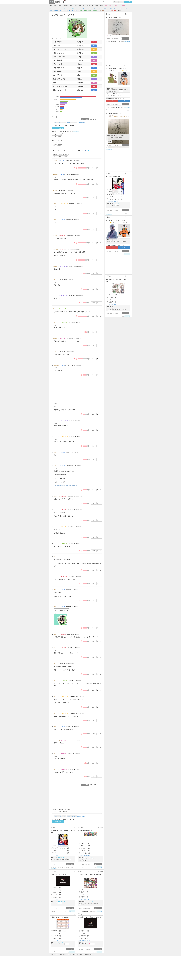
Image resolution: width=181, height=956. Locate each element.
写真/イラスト (89, 8)
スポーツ (60, 5)
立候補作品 (95, 10)
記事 (83, 8)
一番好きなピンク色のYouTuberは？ (61, 917)
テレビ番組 (72, 8)
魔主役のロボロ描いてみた (113, 113)
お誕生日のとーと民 (103, 10)
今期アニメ (59, 8)
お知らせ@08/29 (113, 10)
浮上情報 (56, 10)
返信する (94, 167)
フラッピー (62, 10)
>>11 (55, 403)
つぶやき (127, 8)
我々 (56, 122)
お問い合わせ (63, 954)
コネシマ (74, 122)
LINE (92, 150)
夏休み (80, 10)
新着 (106, 5)
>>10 (55, 368)
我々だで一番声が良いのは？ (114, 176)
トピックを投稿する (58, 128)
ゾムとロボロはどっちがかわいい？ (116, 68)
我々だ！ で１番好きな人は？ (59, 874)
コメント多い (122, 5)
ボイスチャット (105, 8)
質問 (51, 10)
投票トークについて (54, 954)
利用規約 (69, 954)
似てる (112, 247)
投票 (94, 42)
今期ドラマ (65, 8)
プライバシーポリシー (78, 954)
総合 (51, 5)
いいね (109, 35)
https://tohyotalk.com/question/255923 (65, 485)
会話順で (65, 156)
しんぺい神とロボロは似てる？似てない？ (118, 220)
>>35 (55, 756)
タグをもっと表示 (81, 122)
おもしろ (88, 5)
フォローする (76, 131)
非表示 (78, 160)
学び (76, 5)
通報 (76, 160)
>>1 (55, 177)
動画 (95, 8)
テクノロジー (81, 5)
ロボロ (64, 122)
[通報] (68, 131)
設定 (120, 10)
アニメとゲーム (95, 5)
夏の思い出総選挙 (87, 10)
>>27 (55, 650)
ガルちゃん (73, 150)
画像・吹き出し (93, 119)
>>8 (55, 325)
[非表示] (71, 131)
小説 (98, 8)
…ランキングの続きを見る (56, 855)
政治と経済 (66, 5)
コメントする (85, 119)
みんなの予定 (74, 10)
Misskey (54, 150)
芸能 (55, 5)
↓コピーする (59, 140)
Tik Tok (79, 150)
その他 (101, 5)
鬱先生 (68, 122)
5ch (68, 150)
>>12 (55, 468)
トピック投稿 (128, 1)
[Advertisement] (77, 389)
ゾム (60, 122)
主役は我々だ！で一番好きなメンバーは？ (90, 917)
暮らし (71, 5)
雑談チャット (112, 8)
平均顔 (116, 5)
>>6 (55, 282)
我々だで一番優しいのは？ (85, 830)
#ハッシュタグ (120, 8)
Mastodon (60, 150)
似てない (124, 247)
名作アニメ (52, 8)
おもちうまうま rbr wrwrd (113, 17)
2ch (65, 150)
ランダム (110, 5)
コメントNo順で (57, 156)
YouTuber (78, 8)
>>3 (55, 206)
